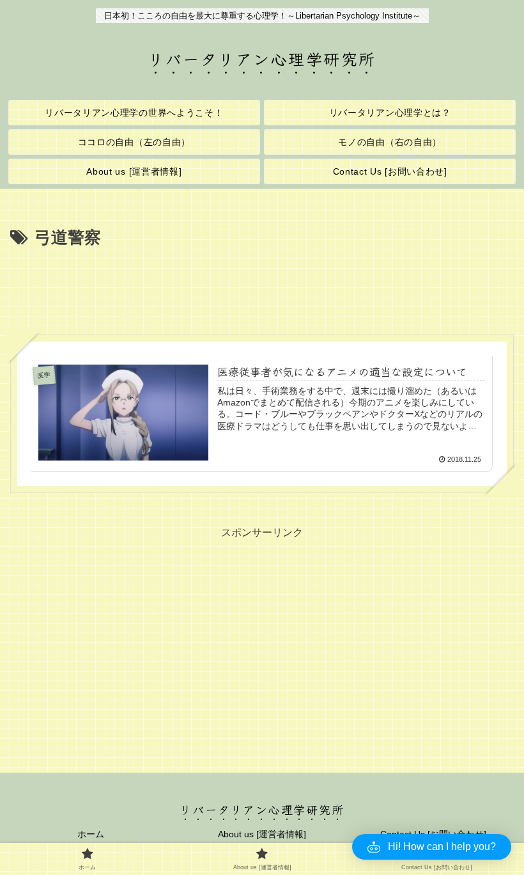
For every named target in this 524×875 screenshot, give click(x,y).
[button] (431, 847)
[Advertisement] (262, 287)
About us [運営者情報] (262, 834)
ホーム (90, 834)
